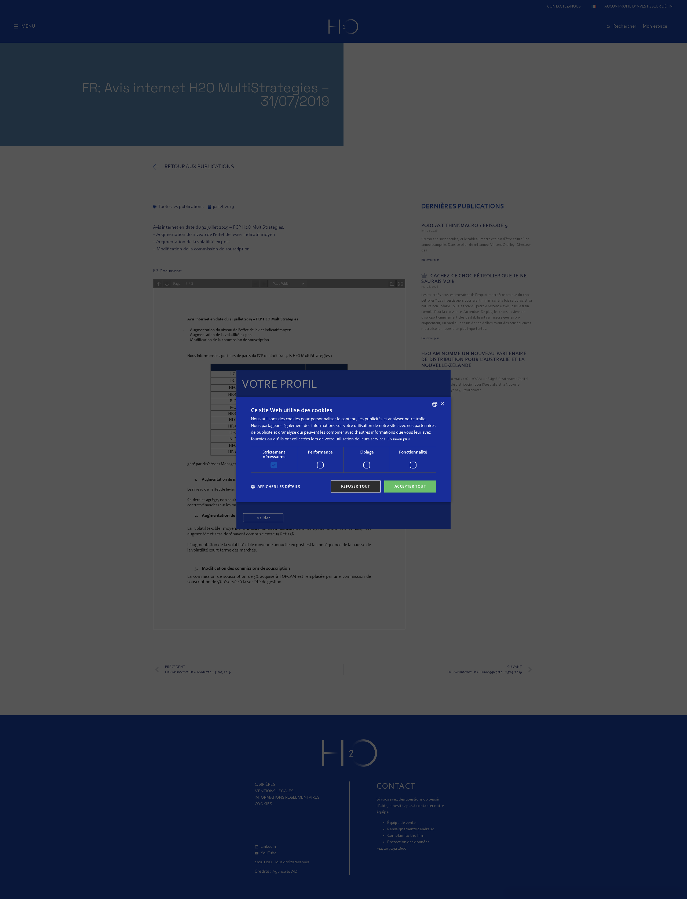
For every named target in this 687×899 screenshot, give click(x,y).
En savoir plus (399, 439)
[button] (275, 486)
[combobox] (434, 404)
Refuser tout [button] (355, 486)
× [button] (442, 404)
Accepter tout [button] (410, 486)
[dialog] (343, 449)
